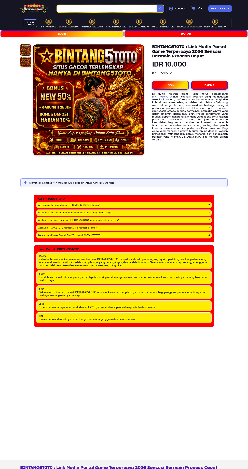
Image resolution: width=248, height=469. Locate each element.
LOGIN (62, 33)
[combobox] (107, 8)
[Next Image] (141, 100)
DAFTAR (186, 33)
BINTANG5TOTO (162, 96)
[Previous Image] (35, 100)
